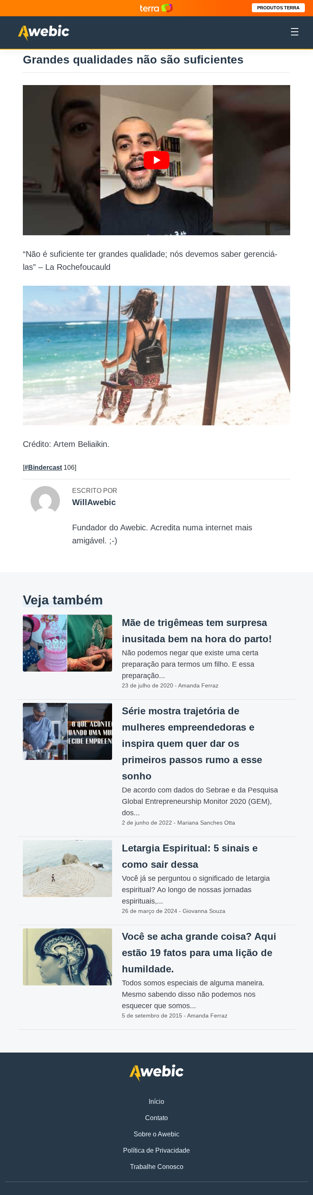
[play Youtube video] (156, 160)
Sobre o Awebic (156, 1134)
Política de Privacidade (156, 1150)
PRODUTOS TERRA (278, 7)
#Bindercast (43, 467)
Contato (156, 1117)
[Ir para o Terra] (156, 8)
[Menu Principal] (294, 33)
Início (156, 1101)
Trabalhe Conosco (156, 1166)
